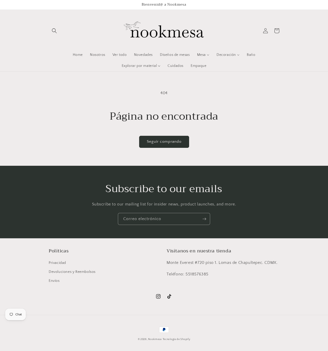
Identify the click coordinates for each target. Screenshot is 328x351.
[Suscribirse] (204, 219)
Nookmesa (155, 339)
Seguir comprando (164, 141)
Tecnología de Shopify (176, 339)
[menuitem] (77, 54)
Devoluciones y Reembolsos (72, 272)
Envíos (54, 281)
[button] (54, 30)
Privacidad (57, 263)
